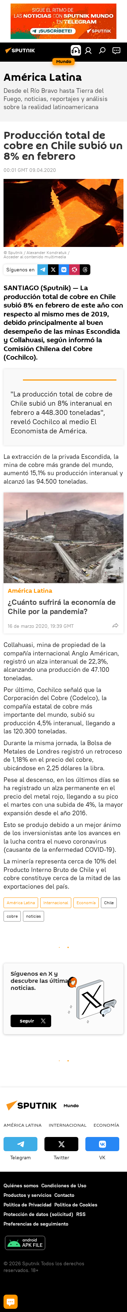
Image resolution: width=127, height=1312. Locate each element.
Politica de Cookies (75, 1204)
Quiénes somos (21, 1185)
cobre (12, 916)
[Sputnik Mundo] (21, 53)
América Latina (30, 590)
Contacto (64, 1195)
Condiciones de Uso (63, 1185)
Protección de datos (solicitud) (38, 1214)
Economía (86, 902)
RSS (81, 1214)
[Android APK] (25, 1244)
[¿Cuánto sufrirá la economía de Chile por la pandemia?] (63, 537)
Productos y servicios (28, 1195)
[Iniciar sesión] (88, 50)
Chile (109, 902)
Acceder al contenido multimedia (35, 256)
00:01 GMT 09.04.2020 (30, 170)
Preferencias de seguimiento (36, 1224)
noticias (33, 916)
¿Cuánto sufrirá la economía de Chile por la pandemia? (62, 606)
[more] (115, 625)
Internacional (55, 902)
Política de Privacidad (28, 1204)
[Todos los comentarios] (11, 1302)
